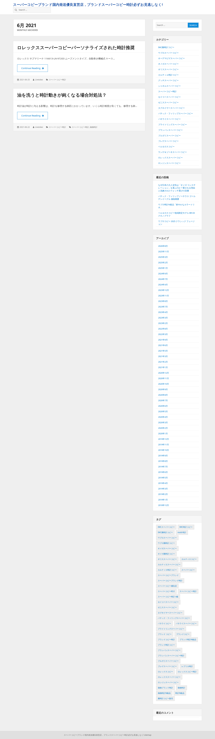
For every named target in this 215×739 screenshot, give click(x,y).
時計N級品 (179, 693)
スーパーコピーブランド (168, 575)
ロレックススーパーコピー (170, 157)
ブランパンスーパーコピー (170, 130)
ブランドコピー (183, 634)
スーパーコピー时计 (166, 591)
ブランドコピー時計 (166, 639)
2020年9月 (163, 389)
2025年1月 (163, 268)
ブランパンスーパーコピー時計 (171, 655)
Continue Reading (34, 68)
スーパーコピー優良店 (167, 586)
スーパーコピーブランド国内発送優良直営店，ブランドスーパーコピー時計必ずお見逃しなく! (88, 4)
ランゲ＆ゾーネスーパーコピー (172, 152)
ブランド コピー (165, 634)
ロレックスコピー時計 (187, 671)
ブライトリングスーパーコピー (172, 124)
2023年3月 (163, 317)
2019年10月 (163, 450)
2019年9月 (163, 455)
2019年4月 (163, 483)
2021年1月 (163, 367)
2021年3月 (163, 356)
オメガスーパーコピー (168, 63)
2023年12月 (163, 290)
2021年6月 (163, 345)
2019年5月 (163, 477)
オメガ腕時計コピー (166, 553)
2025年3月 (163, 257)
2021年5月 (163, 350)
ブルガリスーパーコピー (169, 135)
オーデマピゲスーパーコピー (171, 58)
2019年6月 (163, 472)
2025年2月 (163, 262)
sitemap (147, 735)
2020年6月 (163, 405)
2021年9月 (163, 339)
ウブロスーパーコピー (168, 52)
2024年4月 (163, 284)
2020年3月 (163, 422)
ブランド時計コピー (166, 645)
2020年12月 (163, 372)
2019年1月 (163, 499)
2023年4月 (163, 312)
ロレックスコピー (165, 671)
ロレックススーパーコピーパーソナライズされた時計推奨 (76, 47)
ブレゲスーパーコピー (168, 141)
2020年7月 (163, 400)
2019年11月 (163, 444)
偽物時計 (93, 127)
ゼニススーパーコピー (168, 102)
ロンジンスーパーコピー (169, 163)
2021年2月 (163, 361)
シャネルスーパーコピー (169, 85)
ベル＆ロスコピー (166, 146)
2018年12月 (163, 505)
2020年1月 (163, 433)
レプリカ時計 (187, 666)
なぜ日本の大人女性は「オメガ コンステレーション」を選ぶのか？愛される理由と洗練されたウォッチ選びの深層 (176, 188)
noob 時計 (182, 532)
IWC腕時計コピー (166, 47)
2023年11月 (163, 295)
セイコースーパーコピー (169, 96)
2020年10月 (163, 383)
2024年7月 (163, 279)
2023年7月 (163, 306)
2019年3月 (163, 488)
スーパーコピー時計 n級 (168, 596)
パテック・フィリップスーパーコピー (175, 113)
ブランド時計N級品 (188, 639)
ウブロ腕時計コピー (166, 543)
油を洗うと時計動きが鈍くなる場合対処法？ (62, 95)
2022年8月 (163, 328)
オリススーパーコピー (168, 69)
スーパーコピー (188, 570)
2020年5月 (163, 411)
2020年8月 (163, 394)
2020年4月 (163, 417)
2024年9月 (163, 273)
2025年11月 (163, 251)
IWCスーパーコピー (166, 527)
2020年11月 (163, 378)
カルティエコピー (189, 559)
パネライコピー (164, 623)
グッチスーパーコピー (168, 80)
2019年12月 (163, 439)
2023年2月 (163, 323)
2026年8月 (163, 246)
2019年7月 (163, 466)
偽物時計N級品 (164, 693)
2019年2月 (163, 494)
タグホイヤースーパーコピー (171, 108)
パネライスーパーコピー (169, 119)
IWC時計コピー (185, 527)
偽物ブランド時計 (165, 687)
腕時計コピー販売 (165, 698)
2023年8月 (163, 301)
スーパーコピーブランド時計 (170, 580)
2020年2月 (163, 428)
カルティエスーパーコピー (169, 564)
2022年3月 (163, 334)
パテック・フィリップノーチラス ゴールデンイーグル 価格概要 (176, 197)
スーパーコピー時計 (57, 79)
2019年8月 (163, 461)
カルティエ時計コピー (168, 74)
